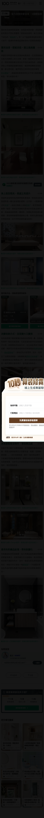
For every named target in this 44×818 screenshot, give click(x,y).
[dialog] (22, 409)
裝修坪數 (14, 405)
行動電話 (14, 413)
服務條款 (26, 425)
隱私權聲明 (34, 425)
